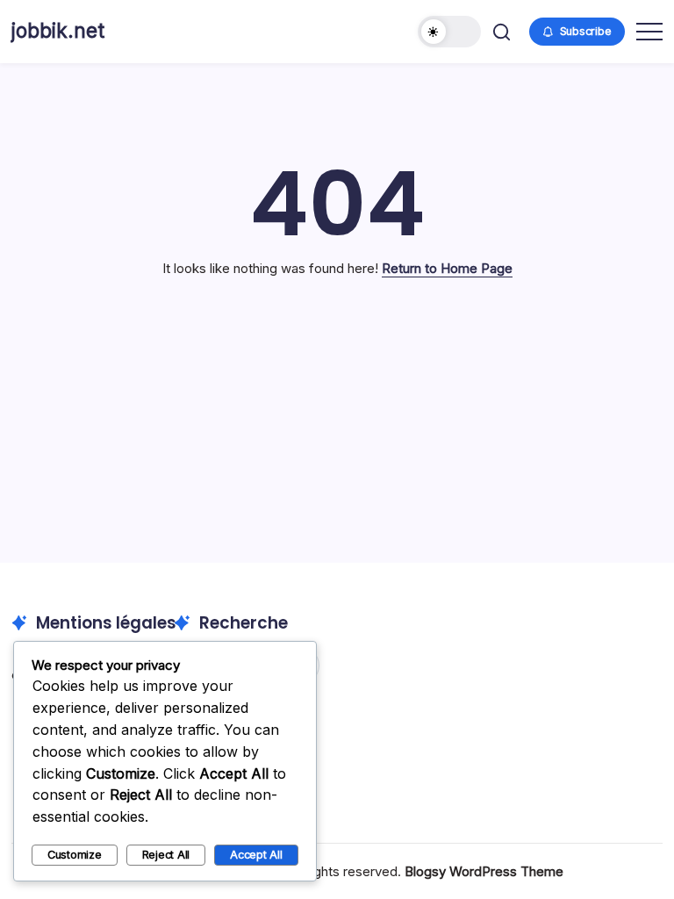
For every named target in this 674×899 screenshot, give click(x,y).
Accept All (256, 854)
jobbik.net (57, 30)
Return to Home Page (447, 268)
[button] (449, 31)
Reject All (166, 854)
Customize (74, 854)
